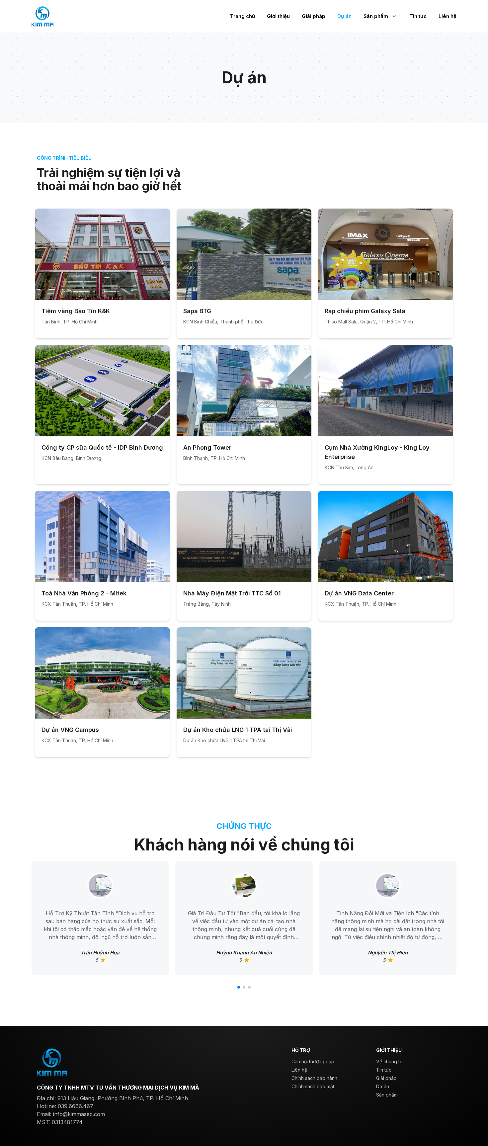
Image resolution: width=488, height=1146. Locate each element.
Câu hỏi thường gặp (312, 1061)
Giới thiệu (278, 16)
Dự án (344, 16)
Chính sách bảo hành (314, 1078)
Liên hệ (447, 16)
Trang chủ (242, 16)
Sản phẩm (376, 16)
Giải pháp (313, 16)
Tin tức (418, 16)
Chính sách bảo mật (312, 1086)
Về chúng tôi (390, 1061)
